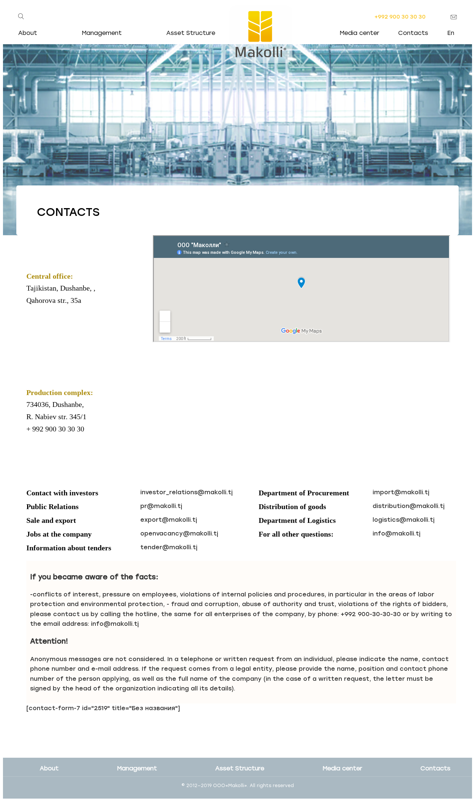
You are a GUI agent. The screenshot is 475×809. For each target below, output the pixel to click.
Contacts (413, 32)
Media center (359, 32)
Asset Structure (239, 768)
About (49, 768)
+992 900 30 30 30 (400, 17)
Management (102, 32)
